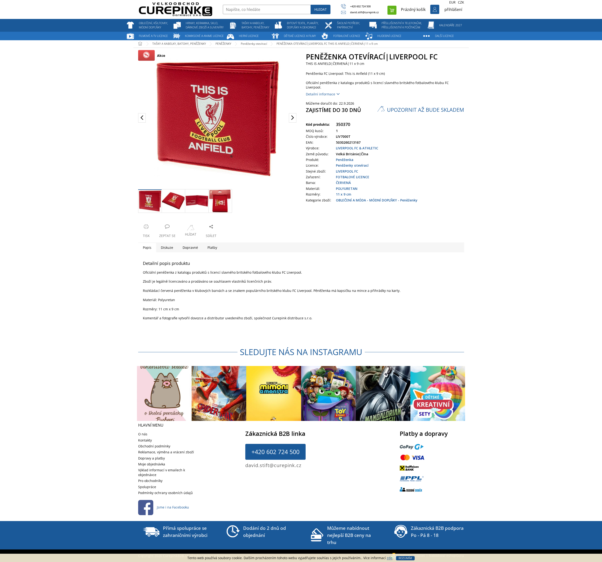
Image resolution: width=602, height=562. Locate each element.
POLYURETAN (346, 188)
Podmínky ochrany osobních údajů (165, 493)
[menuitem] (153, 25)
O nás (142, 434)
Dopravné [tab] (190, 247)
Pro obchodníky (150, 480)
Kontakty (145, 440)
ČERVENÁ (343, 182)
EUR (452, 2)
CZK (461, 2)
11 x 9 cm (343, 194)
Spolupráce (147, 487)
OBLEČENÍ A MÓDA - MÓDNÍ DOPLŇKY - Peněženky (376, 200)
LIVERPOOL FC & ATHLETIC (357, 148)
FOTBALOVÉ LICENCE (352, 177)
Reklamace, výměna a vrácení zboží (166, 452)
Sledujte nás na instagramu (301, 351)
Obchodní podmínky (154, 446)
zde (389, 558)
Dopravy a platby (151, 458)
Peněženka (344, 159)
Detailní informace (320, 94)
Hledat (320, 9)
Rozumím (405, 558)
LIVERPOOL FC (347, 171)
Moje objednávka (151, 464)
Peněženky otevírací (352, 165)
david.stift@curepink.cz (273, 465)
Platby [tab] (212, 247)
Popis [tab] (147, 247)
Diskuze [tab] (167, 247)
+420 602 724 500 (275, 452)
